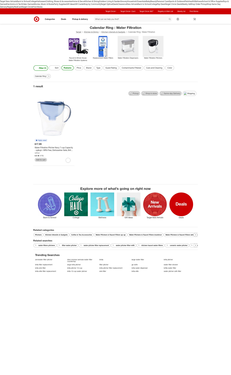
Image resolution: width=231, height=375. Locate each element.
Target (78, 32)
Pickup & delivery (80, 19)
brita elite (135, 271)
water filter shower (171, 264)
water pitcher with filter (172, 271)
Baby (148, 1)
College (33, 1)
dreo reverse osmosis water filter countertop (79, 260)
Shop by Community (92, 4)
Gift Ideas (70, 4)
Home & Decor (78, 1)
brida (101, 259)
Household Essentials (136, 1)
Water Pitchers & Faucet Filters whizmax (181, 235)
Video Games (28, 4)
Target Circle (27, 7)
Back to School (23, 1)
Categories (50, 19)
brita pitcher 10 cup (74, 268)
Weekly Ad (186, 4)
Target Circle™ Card (127, 11)
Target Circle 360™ (147, 11)
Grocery (123, 1)
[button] (41, 140)
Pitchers (38, 235)
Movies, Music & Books (44, 4)
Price (79, 68)
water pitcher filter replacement (96, 245)
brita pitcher (168, 259)
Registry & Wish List (165, 11)
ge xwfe (135, 264)
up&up (37, 153)
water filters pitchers (46, 245)
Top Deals (161, 4)
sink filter (102, 271)
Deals (115, 4)
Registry (10, 7)
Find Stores (37, 7)
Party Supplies (60, 4)
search (170, 19)
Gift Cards (79, 4)
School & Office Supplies (212, 1)
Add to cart (40, 160)
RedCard (18, 7)
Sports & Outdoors (177, 1)
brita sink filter (40, 268)
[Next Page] (195, 68)
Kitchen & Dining (92, 1)
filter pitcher (103, 264)
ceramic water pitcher (178, 245)
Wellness (198, 1)
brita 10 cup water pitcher (77, 271)
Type (98, 68)
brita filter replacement (43, 264)
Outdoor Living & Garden (109, 1)
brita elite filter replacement (45, 271)
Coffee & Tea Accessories (81, 235)
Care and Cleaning (154, 68)
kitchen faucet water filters (152, 245)
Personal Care (163, 1)
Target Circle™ (111, 11)
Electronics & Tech (14, 4)
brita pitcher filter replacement (110, 268)
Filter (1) (42, 68)
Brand (88, 68)
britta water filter (170, 268)
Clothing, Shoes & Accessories (59, 1)
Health (191, 1)
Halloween (41, 1)
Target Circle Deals (173, 4)
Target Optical (107, 4)
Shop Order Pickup (199, 4)
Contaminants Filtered (131, 68)
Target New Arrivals (8, 1)
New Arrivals (132, 4)
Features (67, 68)
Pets (186, 1)
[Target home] (36, 19)
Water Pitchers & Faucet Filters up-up (111, 235)
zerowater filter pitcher (43, 259)
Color (169, 68)
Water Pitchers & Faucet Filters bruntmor (145, 235)
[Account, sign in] (182, 19)
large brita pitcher (74, 264)
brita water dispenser (140, 268)
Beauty (153, 1)
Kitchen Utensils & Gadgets (113, 32)
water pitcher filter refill (125, 245)
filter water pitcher (69, 245)
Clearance (122, 4)
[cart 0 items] (194, 19)
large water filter (138, 259)
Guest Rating (111, 68)
